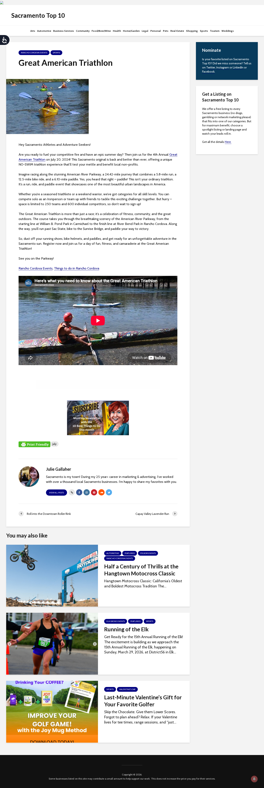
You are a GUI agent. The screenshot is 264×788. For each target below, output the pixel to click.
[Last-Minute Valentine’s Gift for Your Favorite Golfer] (52, 711)
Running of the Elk (126, 629)
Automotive (44, 30)
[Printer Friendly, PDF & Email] (34, 444)
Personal (155, 30)
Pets (165, 30)
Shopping (192, 30)
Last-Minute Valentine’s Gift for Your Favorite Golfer (143, 701)
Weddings (228, 30)
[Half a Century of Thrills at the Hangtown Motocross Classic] (52, 575)
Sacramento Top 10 (38, 15)
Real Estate (177, 30)
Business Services (63, 30)
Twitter (210, 67)
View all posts (56, 492)
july (54, 444)
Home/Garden (131, 30)
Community (83, 30)
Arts (32, 30)
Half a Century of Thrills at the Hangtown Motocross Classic (141, 570)
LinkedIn (238, 67)
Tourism (214, 30)
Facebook (208, 71)
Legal (145, 30)
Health (117, 30)
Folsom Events (148, 553)
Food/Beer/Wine (101, 30)
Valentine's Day (127, 689)
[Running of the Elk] (52, 643)
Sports (204, 30)
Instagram (222, 67)
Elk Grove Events (115, 621)
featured (130, 553)
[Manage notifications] (254, 779)
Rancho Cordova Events (34, 52)
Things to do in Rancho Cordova (76, 268)
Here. (228, 142)
